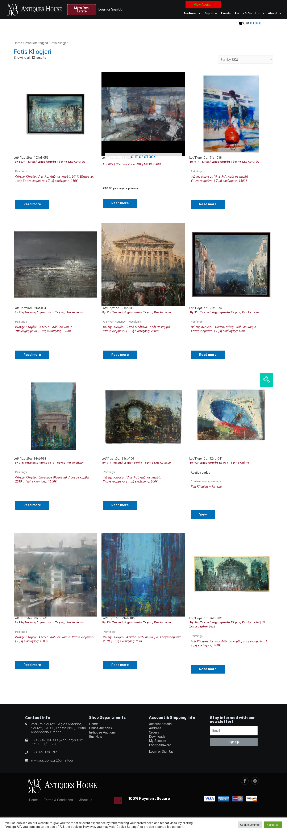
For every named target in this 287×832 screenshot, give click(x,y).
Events (225, 13)
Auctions (189, 13)
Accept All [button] (273, 824)
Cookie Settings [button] (249, 824)
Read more (32, 204)
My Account (157, 741)
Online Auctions (100, 728)
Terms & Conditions (249, 13)
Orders (154, 732)
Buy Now (211, 13)
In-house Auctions (102, 732)
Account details (160, 724)
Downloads (157, 737)
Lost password (160, 745)
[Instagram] (255, 781)
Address (155, 728)
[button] (81, 9)
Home (18, 43)
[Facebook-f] (245, 781)
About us (274, 13)
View (203, 514)
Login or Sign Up (110, 9)
